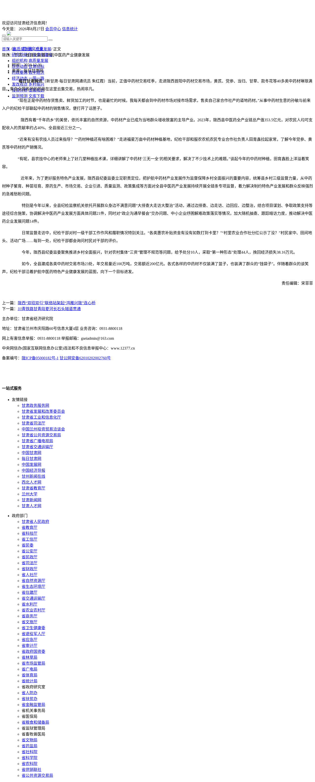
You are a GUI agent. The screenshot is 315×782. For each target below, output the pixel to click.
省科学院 (29, 758)
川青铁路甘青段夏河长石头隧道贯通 (49, 309)
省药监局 (29, 746)
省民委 (27, 545)
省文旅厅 (29, 622)
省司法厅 (29, 563)
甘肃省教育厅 (33, 488)
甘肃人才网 (31, 506)
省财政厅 (29, 569)
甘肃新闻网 (31, 500)
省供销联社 (31, 769)
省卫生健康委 (33, 628)
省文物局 (29, 740)
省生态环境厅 (33, 586)
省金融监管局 (33, 705)
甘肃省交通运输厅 (37, 447)
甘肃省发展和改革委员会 (43, 411)
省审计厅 (29, 646)
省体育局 (29, 675)
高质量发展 (22, 49)
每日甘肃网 (31, 459)
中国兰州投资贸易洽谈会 (43, 429)
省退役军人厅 (33, 634)
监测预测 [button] (20, 96)
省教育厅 (29, 527)
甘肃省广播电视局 (37, 441)
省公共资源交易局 (37, 775)
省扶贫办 (29, 699)
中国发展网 (31, 464)
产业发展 (43, 49)
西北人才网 (31, 482)
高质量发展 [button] (38, 61)
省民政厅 (29, 557)
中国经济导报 (33, 470)
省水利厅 (29, 604)
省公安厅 (29, 551)
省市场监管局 (33, 663)
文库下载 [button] (36, 96)
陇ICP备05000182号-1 (40, 358)
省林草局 (29, 657)
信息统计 (70, 29)
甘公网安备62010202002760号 (85, 358)
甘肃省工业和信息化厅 (41, 417)
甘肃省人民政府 (35, 522)
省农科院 (29, 764)
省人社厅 (29, 575)
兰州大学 (29, 494)
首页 (6, 49)
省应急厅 (29, 640)
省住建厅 (29, 592)
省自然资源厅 (33, 581)
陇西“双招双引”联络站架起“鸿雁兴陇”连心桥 (56, 303)
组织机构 (20, 61)
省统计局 (29, 681)
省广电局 (29, 669)
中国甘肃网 (31, 453)
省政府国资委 (33, 651)
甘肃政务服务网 (35, 405)
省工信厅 (29, 539)
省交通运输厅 (33, 598)
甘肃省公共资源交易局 (41, 435)
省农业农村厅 (33, 610)
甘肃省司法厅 (33, 423)
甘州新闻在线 (33, 476)
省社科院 (29, 752)
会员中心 (53, 29)
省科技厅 (29, 533)
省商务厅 (29, 616)
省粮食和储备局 (35, 722)
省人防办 (29, 693)
